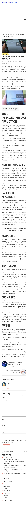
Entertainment (7, 493)
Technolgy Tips (8, 500)
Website (4, 432)
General (6, 495)
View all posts (7, 388)
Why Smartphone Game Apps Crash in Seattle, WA (13, 470)
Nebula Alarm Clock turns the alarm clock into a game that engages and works (15, 364)
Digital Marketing (8, 491)
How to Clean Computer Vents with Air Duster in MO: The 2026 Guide (14, 458)
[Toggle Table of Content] (16, 109)
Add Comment (6, 63)
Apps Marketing (8, 481)
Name (3, 419)
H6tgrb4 (14, 61)
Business (6, 488)
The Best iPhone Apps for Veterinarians (13, 371)
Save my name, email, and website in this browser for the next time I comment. (14, 441)
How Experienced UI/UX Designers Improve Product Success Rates (15, 466)
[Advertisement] (14, 19)
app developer (20, 354)
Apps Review (5, 54)
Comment (4, 401)
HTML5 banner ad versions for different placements (14, 462)
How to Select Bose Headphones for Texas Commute (14, 474)
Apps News (6, 483)
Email (3, 425)
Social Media (7, 498)
